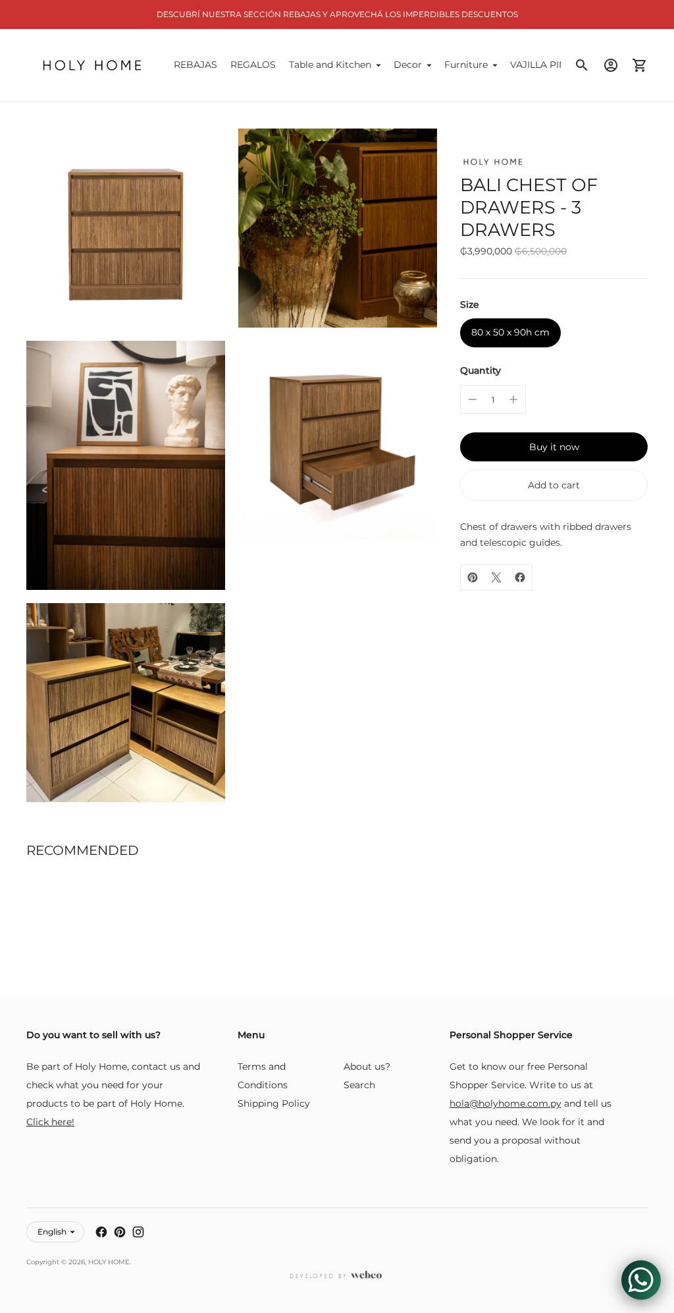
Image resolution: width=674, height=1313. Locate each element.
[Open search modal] (581, 65)
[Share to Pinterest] (472, 577)
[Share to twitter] (496, 577)
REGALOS (253, 65)
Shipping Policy (274, 1103)
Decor (408, 65)
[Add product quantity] (513, 399)
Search (359, 1085)
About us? (367, 1066)
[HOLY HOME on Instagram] (138, 1232)
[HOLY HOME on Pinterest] (119, 1232)
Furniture (466, 65)
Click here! (50, 1122)
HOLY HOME (109, 1262)
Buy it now (554, 447)
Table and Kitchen (330, 65)
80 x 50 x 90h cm (510, 332)
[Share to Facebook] (520, 577)
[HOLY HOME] (92, 65)
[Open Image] (125, 228)
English (52, 1232)
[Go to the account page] (610, 65)
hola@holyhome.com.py (505, 1103)
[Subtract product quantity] (472, 399)
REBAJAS (195, 65)
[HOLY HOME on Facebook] (101, 1232)
